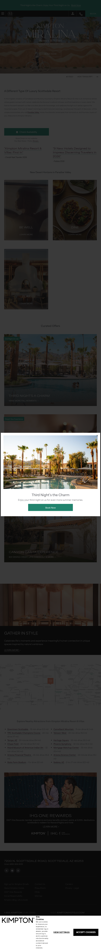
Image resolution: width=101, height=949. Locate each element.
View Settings (61, 932)
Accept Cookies (86, 932)
